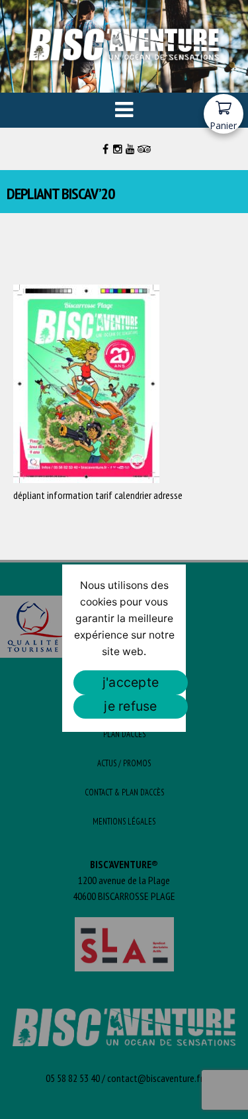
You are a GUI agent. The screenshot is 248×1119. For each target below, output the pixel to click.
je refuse (130, 706)
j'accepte (131, 682)
